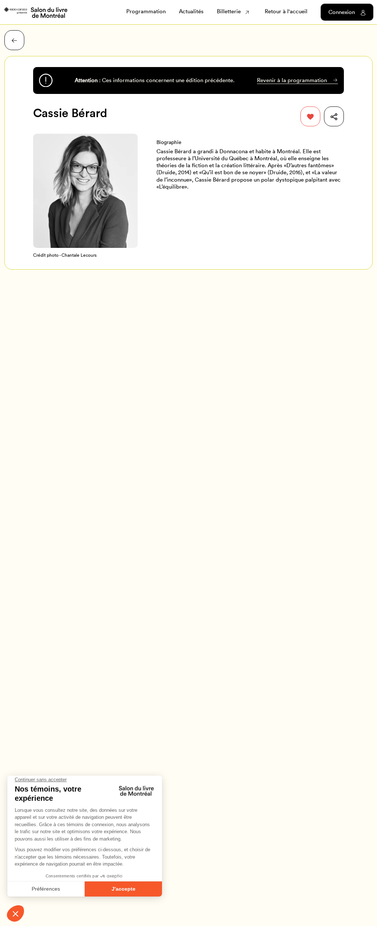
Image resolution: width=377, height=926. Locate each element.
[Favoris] (310, 116)
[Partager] (334, 116)
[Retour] (14, 40)
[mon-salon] (35, 12)
